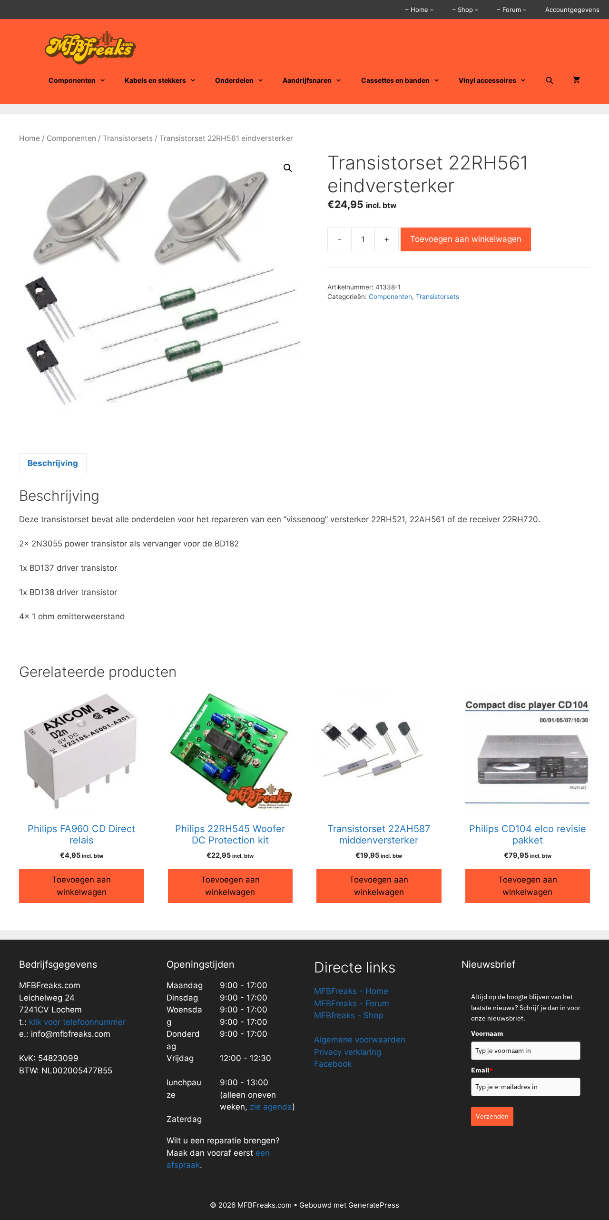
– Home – (419, 9)
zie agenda (271, 1106)
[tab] (53, 463)
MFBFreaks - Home (351, 991)
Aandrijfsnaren (307, 80)
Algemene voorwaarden (359, 1039)
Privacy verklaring (347, 1052)
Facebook (333, 1064)
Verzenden (492, 1116)
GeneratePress (373, 1205)
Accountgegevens (572, 9)
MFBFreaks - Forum (351, 1003)
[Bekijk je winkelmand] (576, 80)
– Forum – (511, 9)
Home (29, 138)
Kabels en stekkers (155, 80)
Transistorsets (128, 138)
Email (482, 1070)
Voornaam (487, 1033)
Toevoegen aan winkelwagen (465, 239)
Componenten (72, 80)
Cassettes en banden (395, 80)
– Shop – (465, 9)
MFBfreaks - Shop (348, 1015)
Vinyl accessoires (487, 80)
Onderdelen (234, 80)
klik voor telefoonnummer (77, 1022)
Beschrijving (53, 463)
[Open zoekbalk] (549, 80)
